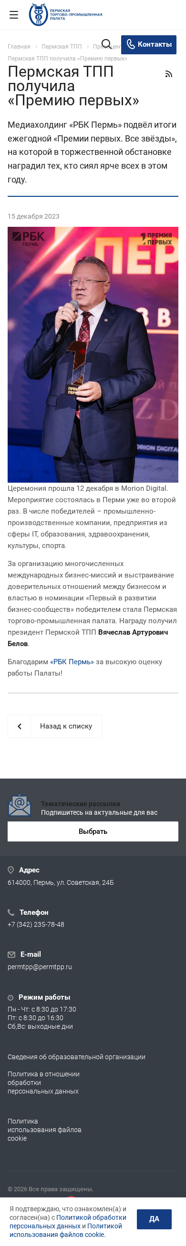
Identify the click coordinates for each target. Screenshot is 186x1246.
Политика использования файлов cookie (45, 1129)
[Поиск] (107, 45)
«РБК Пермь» (72, 662)
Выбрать (93, 831)
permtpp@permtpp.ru (40, 967)
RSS (168, 73)
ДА (154, 1219)
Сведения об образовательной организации (76, 1057)
